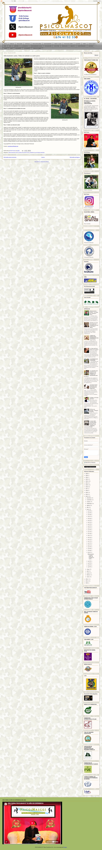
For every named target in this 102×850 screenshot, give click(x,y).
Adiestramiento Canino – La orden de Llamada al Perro (94, 313)
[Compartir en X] (27, 150)
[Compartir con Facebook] (29, 150)
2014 (87, 494)
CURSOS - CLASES (57, 43)
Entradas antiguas (75, 157)
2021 (87, 483)
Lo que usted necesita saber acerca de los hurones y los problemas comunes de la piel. (90, 423)
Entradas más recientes (10, 157)
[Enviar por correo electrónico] (25, 150)
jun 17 (89, 535)
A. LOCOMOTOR (24, 46)
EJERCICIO (72, 46)
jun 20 (89, 529)
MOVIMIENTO (18, 48)
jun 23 (89, 524)
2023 (87, 479)
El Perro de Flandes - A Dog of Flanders (94, 410)
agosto (88, 505)
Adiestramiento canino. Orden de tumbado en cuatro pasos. (22, 56)
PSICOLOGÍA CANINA (68, 43)
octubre (88, 501)
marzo (88, 572)
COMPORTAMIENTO (82, 46)
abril (88, 571)
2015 (87, 492)
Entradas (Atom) (45, 161)
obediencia (32, 152)
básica (17, 152)
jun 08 (89, 550)
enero (88, 576)
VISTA (10, 46)
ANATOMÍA (16, 46)
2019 (87, 486)
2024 (87, 477)
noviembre (89, 499)
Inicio (43, 157)
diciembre (89, 497)
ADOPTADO (90, 46)
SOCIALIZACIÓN (48, 46)
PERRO (84, 43)
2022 (87, 481)
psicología (37, 152)
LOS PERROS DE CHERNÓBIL (94, 359)
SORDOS (5, 48)
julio (88, 507)
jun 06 (89, 561)
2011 (87, 581)
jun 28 (89, 514)
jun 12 (89, 543)
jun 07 (89, 552)
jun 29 (89, 512)
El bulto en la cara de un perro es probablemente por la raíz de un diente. (94, 325)
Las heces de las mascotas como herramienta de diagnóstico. (93, 386)
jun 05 (89, 563)
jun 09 (89, 548)
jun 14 (89, 539)
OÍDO (5, 46)
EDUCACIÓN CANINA (37, 43)
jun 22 (89, 526)
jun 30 (89, 510)
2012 (87, 579)
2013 (87, 496)
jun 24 (89, 522)
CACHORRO (77, 43)
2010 (87, 582)
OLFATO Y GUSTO (92, 43)
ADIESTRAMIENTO (47, 43)
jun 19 (89, 531)
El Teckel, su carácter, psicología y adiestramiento (89, 102)
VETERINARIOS (27, 48)
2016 (87, 490)
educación (21, 152)
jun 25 (89, 520)
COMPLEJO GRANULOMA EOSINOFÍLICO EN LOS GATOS (94, 337)
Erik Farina (26, 152)
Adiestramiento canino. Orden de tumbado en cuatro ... (91, 556)
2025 (87, 475)
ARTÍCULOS (27, 43)
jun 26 (89, 518)
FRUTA (11, 48)
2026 (87, 473)
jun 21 (89, 527)
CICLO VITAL (56, 46)
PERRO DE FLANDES (37, 48)
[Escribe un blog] (26, 150)
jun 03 (89, 566)
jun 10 (89, 546)
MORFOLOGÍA (65, 46)
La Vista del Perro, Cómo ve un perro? (94, 349)
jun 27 (89, 516)
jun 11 (89, 544)
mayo (88, 569)
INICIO (5, 43)
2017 (87, 488)
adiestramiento (11, 152)
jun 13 (89, 541)
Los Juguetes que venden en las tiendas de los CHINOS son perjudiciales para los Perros (91, 373)
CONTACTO (12, 43)
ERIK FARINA (19, 43)
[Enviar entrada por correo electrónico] (22, 150)
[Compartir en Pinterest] (30, 150)
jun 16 (89, 537)
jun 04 (89, 564)
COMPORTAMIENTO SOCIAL (36, 46)
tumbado (42, 152)
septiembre (89, 503)
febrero (88, 574)
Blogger (65, 847)
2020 (87, 484)
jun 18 (89, 533)
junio (88, 509)
